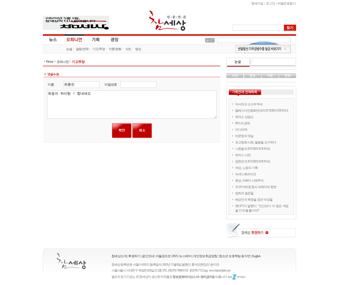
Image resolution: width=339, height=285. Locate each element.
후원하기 (134, 256)
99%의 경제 (242, 123)
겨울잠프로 (163, 256)
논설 (69, 49)
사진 (128, 49)
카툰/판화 (115, 49)
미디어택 (241, 129)
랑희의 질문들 (244, 193)
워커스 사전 (243, 155)
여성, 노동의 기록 (246, 168)
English (256, 256)
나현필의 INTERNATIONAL (253, 149)
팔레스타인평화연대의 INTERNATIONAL (261, 110)
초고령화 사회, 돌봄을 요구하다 (255, 142)
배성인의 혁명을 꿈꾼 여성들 (254, 199)
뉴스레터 (185, 256)
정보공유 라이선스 (237, 277)
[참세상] (71, 261)
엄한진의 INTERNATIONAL (253, 161)
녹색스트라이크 (245, 174)
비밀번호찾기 (287, 3)
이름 (51, 84)
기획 (95, 39)
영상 (138, 49)
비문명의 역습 (244, 136)
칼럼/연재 (82, 49)
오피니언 (74, 39)
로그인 (270, 3)
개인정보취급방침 (205, 256)
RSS (175, 256)
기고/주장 (98, 49)
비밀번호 (111, 84)
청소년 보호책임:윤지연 (235, 256)
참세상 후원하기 (261, 232)
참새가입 (257, 3)
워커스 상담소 (244, 117)
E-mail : (207, 271)
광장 (110, 39)
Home (49, 61)
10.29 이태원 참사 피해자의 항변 (255, 187)
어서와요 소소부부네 (248, 104)
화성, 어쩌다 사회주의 (249, 180)
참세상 (167, 21)
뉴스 (52, 39)
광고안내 (148, 256)
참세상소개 (119, 256)
